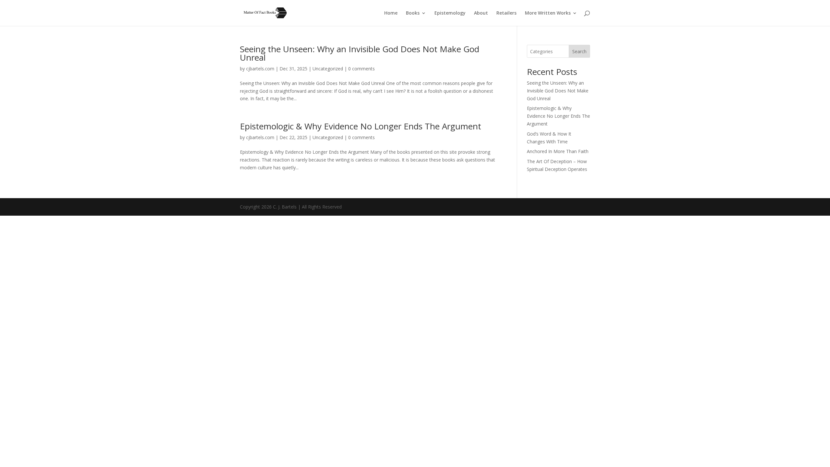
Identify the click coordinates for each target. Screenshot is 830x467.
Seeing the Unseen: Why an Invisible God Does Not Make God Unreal (359, 53)
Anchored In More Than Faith (557, 151)
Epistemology (450, 13)
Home (390, 13)
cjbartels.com (260, 69)
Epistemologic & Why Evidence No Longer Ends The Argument (360, 126)
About (481, 13)
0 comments (361, 69)
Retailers (506, 13)
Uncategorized (328, 69)
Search (579, 51)
